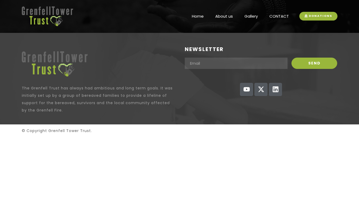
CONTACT (279, 16)
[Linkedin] (275, 89)
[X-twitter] (261, 89)
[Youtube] (246, 89)
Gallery (251, 16)
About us (224, 16)
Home (198, 16)
